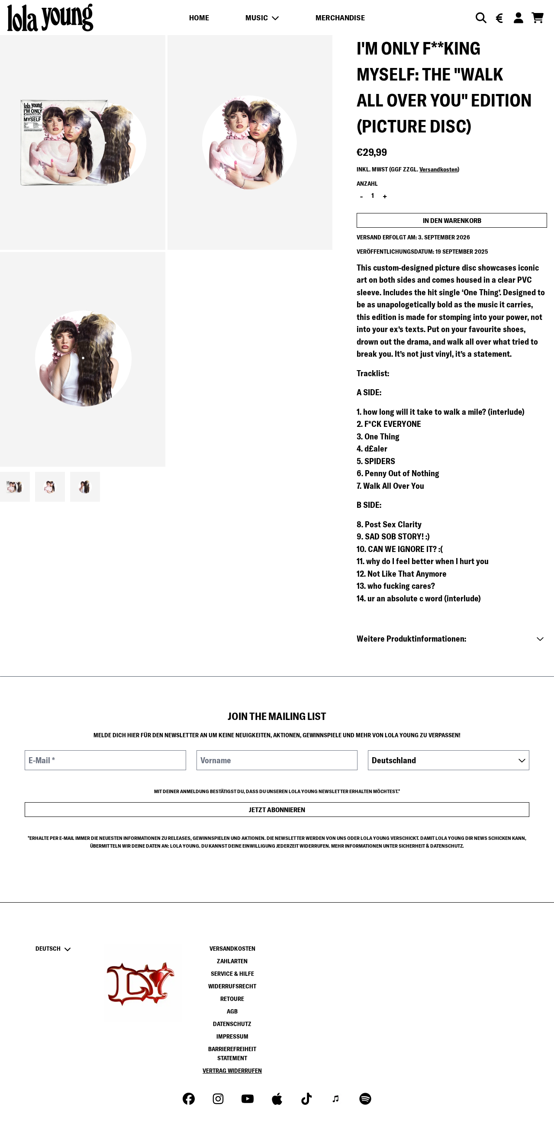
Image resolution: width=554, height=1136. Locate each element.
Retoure (232, 999)
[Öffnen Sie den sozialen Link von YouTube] (247, 1098)
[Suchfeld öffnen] (480, 18)
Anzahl (367, 183)
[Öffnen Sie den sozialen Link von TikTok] (306, 1098)
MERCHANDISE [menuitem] (340, 18)
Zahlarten (232, 961)
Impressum (232, 1036)
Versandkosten (438, 169)
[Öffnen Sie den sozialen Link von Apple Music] (277, 1098)
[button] (452, 639)
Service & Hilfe (232, 974)
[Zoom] (82, 142)
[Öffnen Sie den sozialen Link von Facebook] (188, 1098)
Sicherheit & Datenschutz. (431, 845)
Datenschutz (232, 1024)
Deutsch (48, 948)
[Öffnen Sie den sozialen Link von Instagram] (218, 1098)
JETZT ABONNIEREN (277, 809)
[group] (15, 487)
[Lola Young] (50, 17)
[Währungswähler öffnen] (499, 17)
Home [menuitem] (199, 18)
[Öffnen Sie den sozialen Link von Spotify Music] (365, 1098)
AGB (232, 1011)
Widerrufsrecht (232, 986)
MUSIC (256, 18)
